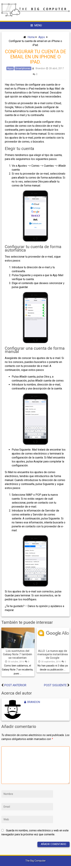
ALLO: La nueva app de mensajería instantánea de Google (52, 654)
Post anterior (15, 685)
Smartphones (23, 68)
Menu (38, 25)
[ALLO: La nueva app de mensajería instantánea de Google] (53, 637)
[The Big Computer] (35, 15)
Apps (41, 37)
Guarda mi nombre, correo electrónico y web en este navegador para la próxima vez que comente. (35, 832)
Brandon (40, 68)
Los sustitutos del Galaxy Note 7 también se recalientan (17, 654)
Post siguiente (55, 685)
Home (31, 37)
